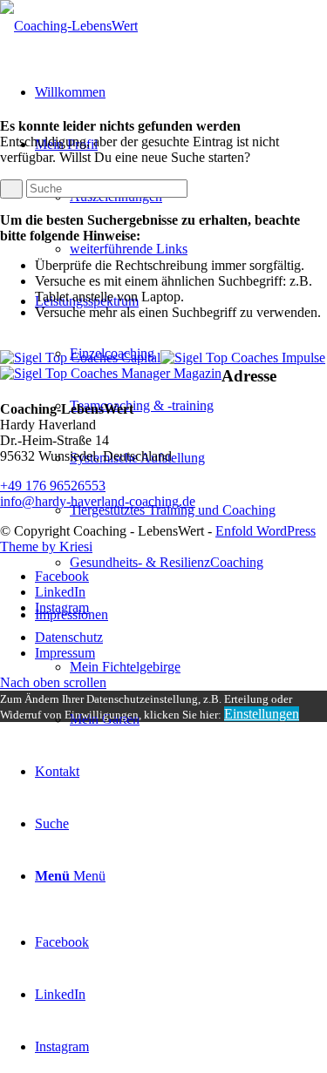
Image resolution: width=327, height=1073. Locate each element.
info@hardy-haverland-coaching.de (97, 501)
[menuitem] (181, 432)
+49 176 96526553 (53, 485)
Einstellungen (261, 713)
